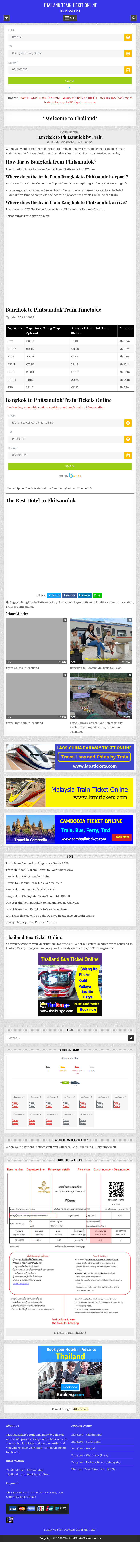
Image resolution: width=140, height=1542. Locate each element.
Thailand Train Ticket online (70, 5)
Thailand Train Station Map (24, 1470)
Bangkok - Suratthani (85, 1441)
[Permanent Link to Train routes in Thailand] (36, 641)
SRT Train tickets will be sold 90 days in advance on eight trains (50, 915)
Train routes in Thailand (22, 668)
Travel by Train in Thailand (24, 723)
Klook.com (81, 1409)
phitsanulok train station (116, 602)
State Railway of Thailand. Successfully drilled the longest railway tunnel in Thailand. (96, 727)
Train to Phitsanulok (20, 606)
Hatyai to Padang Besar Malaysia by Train (34, 883)
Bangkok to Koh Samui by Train (27, 876)
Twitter (56, 595)
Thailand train (70, 132)
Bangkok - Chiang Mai (86, 1434)
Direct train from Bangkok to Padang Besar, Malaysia (42, 902)
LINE (99, 595)
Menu (72, 18)
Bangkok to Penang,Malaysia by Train (96, 668)
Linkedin (86, 595)
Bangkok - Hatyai (83, 1448)
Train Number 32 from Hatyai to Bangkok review (39, 870)
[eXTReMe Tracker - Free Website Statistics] (9, 1522)
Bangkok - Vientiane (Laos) (89, 1455)
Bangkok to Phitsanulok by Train (70, 137)
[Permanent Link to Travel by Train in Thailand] (36, 696)
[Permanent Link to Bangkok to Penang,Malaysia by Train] (101, 641)
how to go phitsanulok (82, 602)
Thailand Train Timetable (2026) (93, 1469)
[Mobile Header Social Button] (6, 18)
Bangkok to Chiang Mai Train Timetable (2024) (38, 896)
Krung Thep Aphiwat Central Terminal (32, 922)
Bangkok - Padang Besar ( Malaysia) (95, 1462)
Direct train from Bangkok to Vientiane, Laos (36, 909)
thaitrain (54, 142)
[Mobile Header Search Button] (133, 18)
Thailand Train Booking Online (27, 1474)
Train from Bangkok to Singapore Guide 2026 (37, 863)
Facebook (70, 595)
